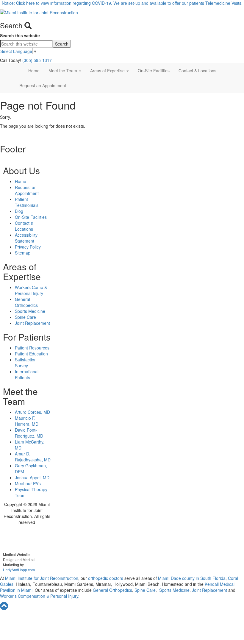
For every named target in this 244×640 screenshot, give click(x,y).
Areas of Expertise (108, 71)
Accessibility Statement (26, 238)
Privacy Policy (28, 247)
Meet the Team (63, 71)
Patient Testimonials (26, 202)
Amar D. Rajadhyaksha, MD (33, 457)
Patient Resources (32, 348)
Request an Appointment (42, 85)
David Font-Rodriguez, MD (29, 433)
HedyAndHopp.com (19, 569)
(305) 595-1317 (37, 60)
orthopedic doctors (106, 578)
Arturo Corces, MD (32, 412)
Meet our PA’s (28, 483)
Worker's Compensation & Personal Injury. (39, 596)
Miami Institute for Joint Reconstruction (41, 578)
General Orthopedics (26, 302)
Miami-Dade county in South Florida (192, 578)
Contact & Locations (197, 71)
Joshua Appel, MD (32, 477)
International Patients (26, 374)
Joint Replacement (32, 323)
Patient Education (31, 354)
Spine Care (25, 317)
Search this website (20, 35)
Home (34, 71)
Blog (19, 211)
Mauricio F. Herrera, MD (26, 421)
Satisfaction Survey (26, 363)
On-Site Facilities (154, 71)
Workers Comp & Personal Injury (31, 290)
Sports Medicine (30, 311)
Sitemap (22, 253)
